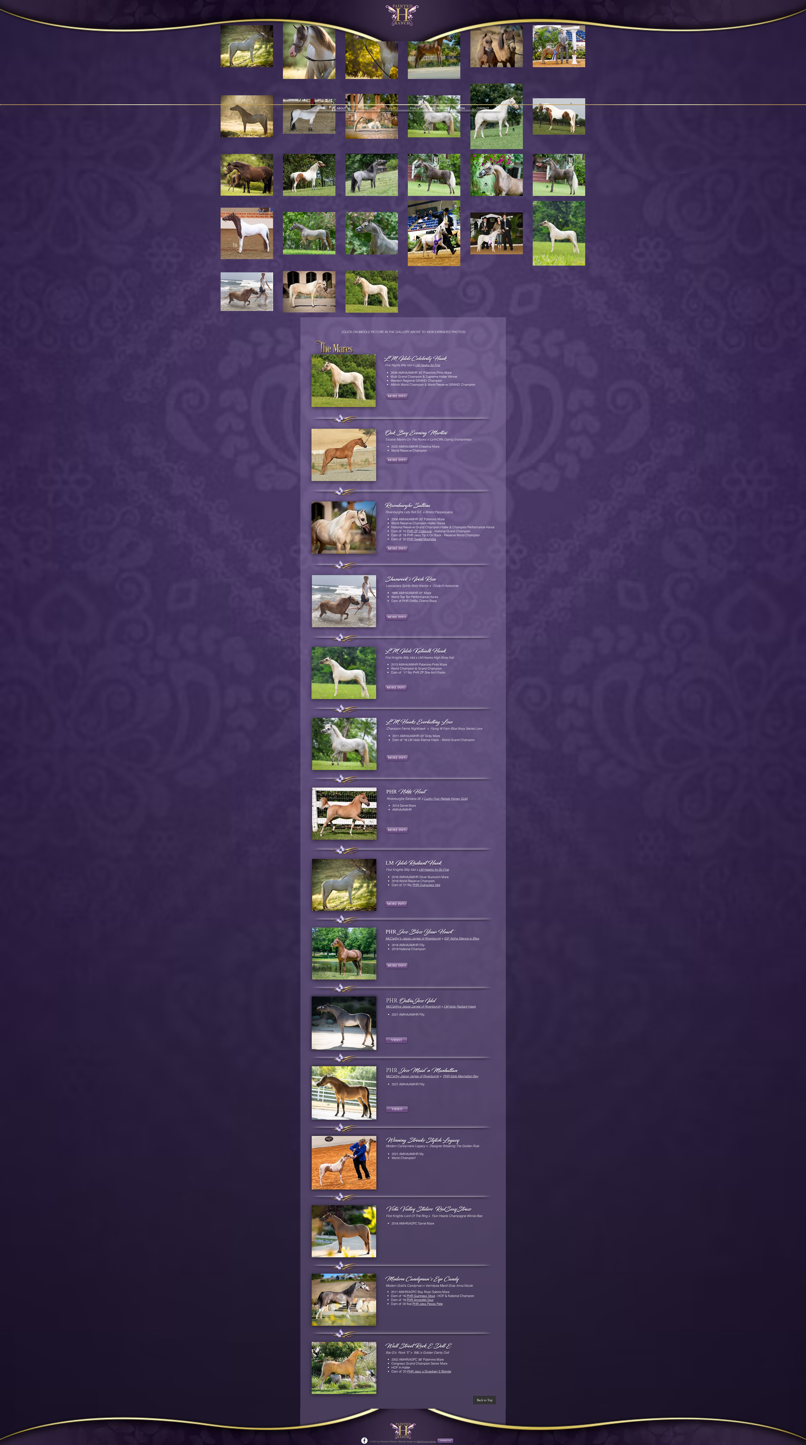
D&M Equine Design (426, 1441)
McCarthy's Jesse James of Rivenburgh (413, 938)
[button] (344, 1023)
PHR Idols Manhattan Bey (460, 1076)
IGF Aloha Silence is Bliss (461, 938)
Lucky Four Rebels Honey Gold (445, 799)
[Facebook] (364, 1440)
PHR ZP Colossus (419, 531)
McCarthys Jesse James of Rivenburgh (413, 1006)
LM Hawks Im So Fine (434, 870)
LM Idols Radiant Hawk (460, 1006)
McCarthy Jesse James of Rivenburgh (412, 1076)
